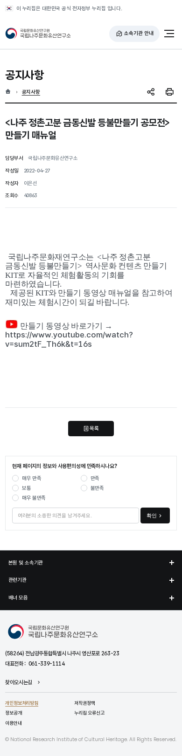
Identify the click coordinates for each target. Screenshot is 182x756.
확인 (152, 515)
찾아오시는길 (18, 683)
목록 (94, 428)
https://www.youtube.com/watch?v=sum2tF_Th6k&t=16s (69, 339)
